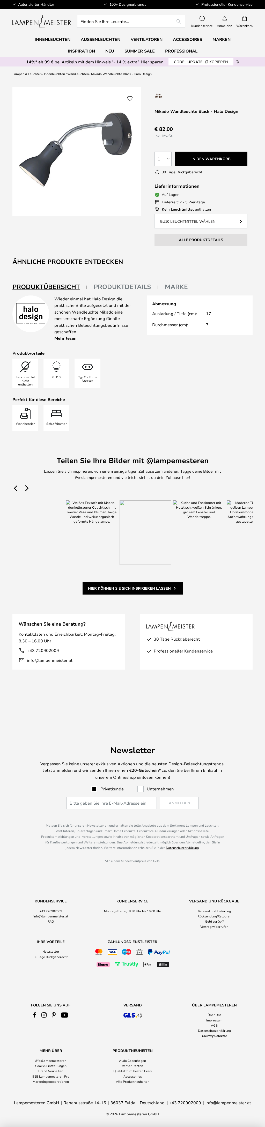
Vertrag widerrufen (214, 926)
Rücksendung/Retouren (214, 916)
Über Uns (214, 1015)
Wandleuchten (78, 74)
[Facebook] (34, 1015)
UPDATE (201, 61)
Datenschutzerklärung (182, 848)
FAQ (51, 921)
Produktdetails (122, 287)
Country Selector (214, 1036)
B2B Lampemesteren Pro (50, 1076)
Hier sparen (152, 61)
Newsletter (50, 951)
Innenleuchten (54, 74)
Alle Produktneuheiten (132, 1081)
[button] (130, 98)
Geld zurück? (214, 921)
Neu (109, 51)
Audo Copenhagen (132, 1060)
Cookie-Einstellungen (51, 1066)
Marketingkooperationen (51, 1081)
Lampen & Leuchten (27, 74)
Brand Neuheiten (50, 1071)
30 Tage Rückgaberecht (51, 957)
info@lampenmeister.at (49, 660)
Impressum (214, 1020)
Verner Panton (132, 1066)
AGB (214, 1025)
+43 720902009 (43, 650)
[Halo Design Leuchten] (175, 95)
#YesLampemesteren (50, 1060)
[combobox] (131, 21)
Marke (176, 287)
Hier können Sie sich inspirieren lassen (129, 588)
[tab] (49, 287)
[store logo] (41, 21)
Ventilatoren (147, 39)
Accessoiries (132, 1076)
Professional (181, 51)
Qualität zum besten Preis (132, 1071)
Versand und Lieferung (214, 911)
